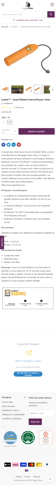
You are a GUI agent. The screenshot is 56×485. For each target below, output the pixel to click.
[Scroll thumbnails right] (52, 90)
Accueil (4, 27)
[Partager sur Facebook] (3, 145)
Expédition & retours (10, 410)
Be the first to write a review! (28, 374)
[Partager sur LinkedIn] (14, 145)
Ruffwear (9, 103)
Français (27, 477)
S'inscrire (35, 421)
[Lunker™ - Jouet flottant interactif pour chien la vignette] (5, 89)
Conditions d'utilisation (11, 418)
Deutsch (37, 477)
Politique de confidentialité (13, 414)
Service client (7, 402)
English (18, 477)
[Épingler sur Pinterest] (19, 145)
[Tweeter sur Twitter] (9, 145)
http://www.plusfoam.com (13, 185)
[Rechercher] (51, 14)
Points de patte (8, 406)
